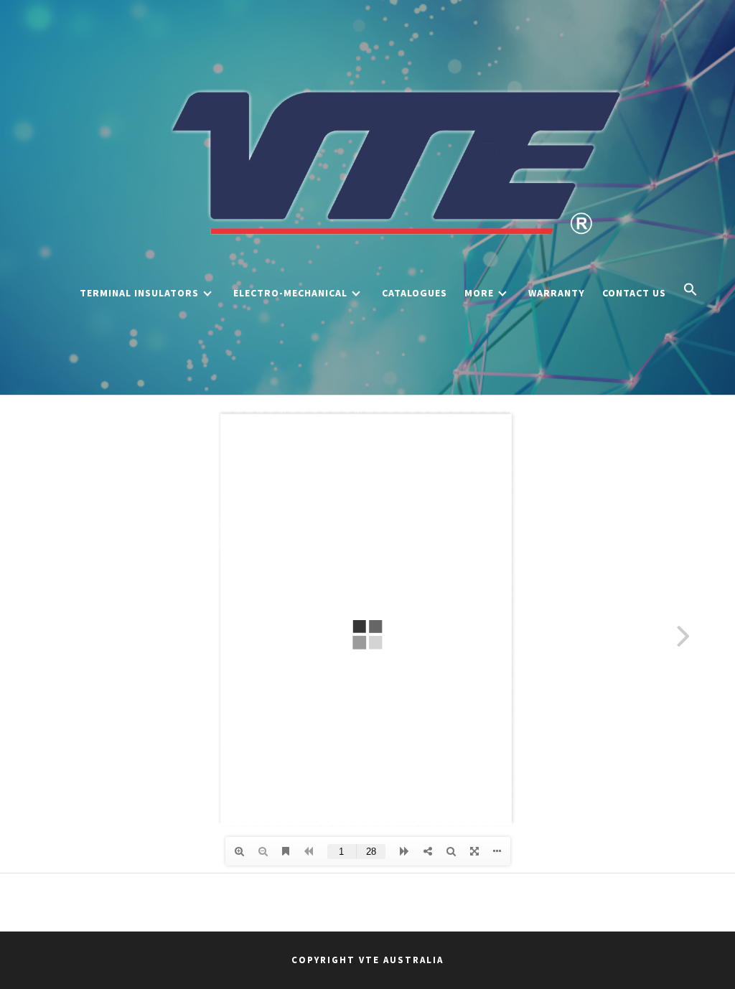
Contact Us (634, 292)
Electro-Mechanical (290, 292)
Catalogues (414, 292)
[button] (690, 290)
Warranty (556, 292)
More (479, 292)
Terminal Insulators (139, 292)
